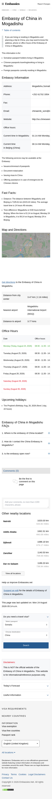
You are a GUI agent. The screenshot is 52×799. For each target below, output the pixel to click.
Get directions (8, 282)
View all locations (13, 573)
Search (26, 645)
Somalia (22, 10)
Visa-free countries (11, 730)
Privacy (5, 774)
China (14, 10)
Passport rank (8, 735)
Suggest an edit (11, 590)
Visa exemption (9, 726)
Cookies (22, 774)
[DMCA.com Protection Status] (8, 789)
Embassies (5, 10)
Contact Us (7, 778)
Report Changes (44, 4)
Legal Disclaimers (36, 774)
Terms (14, 774)
